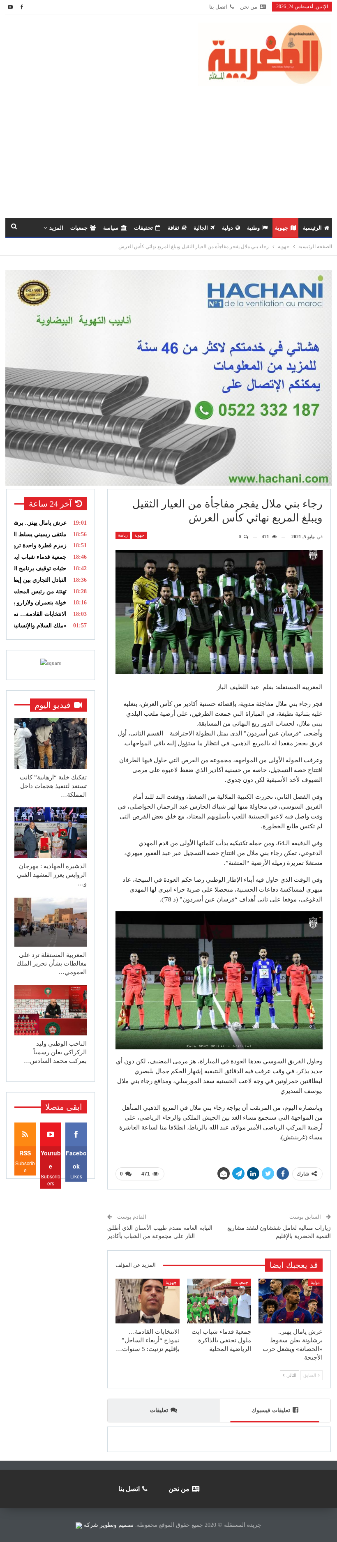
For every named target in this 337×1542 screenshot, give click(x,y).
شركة (91, 1525)
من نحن (248, 7)
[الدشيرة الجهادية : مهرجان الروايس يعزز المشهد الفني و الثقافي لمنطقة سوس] (50, 832)
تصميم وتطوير (117, 1525)
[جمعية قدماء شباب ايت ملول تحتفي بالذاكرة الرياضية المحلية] (219, 1301)
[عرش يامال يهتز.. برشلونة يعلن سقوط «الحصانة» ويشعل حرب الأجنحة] (291, 1301)
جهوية (281, 228)
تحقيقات (143, 228)
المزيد (56, 228)
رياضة (123, 535)
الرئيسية (312, 228)
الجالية (201, 228)
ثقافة (173, 228)
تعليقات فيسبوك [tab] (271, 1410)
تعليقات (159, 1410)
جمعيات (79, 228)
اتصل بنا (218, 7)
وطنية (253, 228)
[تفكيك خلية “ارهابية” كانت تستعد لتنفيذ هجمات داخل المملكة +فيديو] (50, 743)
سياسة (110, 228)
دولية (227, 228)
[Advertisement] (168, 147)
